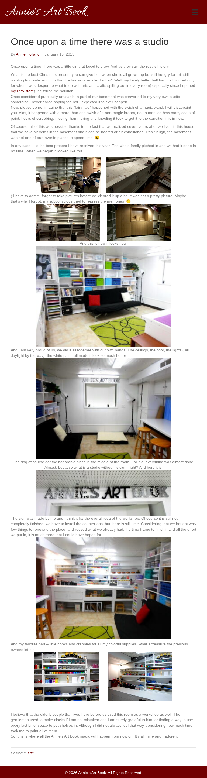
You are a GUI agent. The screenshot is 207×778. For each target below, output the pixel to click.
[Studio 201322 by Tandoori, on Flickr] (140, 676)
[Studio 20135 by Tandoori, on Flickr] (68, 222)
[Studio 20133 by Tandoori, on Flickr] (138, 174)
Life (31, 753)
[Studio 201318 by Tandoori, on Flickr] (103, 587)
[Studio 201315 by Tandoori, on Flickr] (103, 296)
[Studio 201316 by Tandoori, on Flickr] (103, 408)
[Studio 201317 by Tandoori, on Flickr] (103, 493)
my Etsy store (22, 91)
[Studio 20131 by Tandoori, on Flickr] (68, 174)
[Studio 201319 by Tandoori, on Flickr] (66, 676)
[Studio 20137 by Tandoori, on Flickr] (139, 222)
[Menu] (195, 12)
